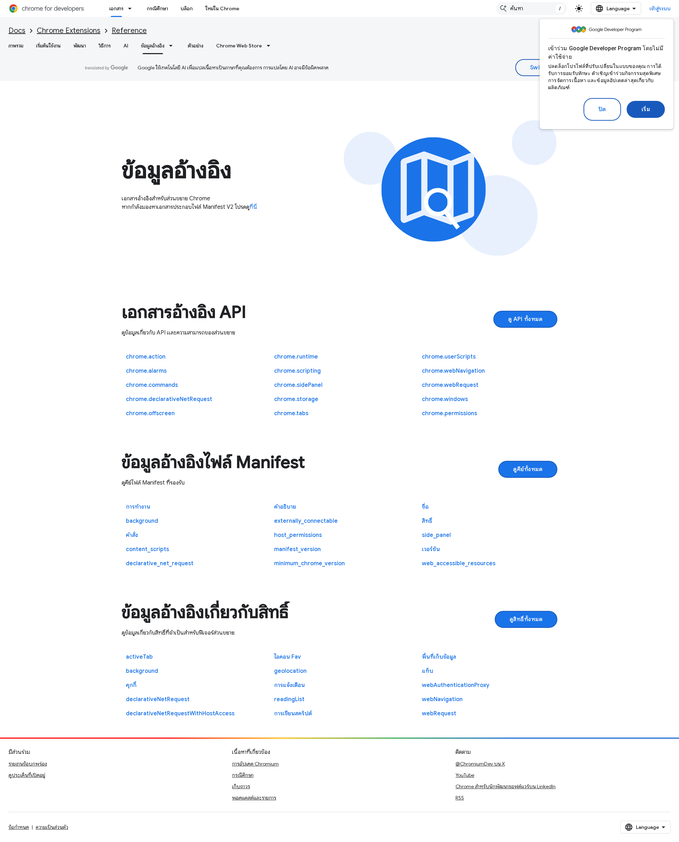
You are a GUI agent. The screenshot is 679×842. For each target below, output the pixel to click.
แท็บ (427, 671)
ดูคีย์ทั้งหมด (527, 469)
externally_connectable (306, 521)
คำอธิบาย (285, 506)
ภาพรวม (15, 45)
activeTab (139, 656)
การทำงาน (138, 506)
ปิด (602, 109)
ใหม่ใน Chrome (222, 8)
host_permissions (298, 535)
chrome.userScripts (449, 356)
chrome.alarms (146, 370)
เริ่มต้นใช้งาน (48, 45)
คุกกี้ (131, 685)
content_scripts (147, 549)
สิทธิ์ (427, 521)
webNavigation (442, 699)
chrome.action (146, 356)
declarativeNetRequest (158, 699)
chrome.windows (445, 399)
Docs (16, 30)
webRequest (439, 713)
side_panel (436, 535)
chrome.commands (152, 385)
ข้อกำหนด (18, 827)
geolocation (290, 671)
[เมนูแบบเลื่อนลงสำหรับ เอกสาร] (131, 8)
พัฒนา (80, 45)
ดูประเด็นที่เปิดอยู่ (26, 775)
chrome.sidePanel (298, 385)
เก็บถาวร (241, 786)
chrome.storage (296, 399)
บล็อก (187, 8)
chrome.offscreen (150, 413)
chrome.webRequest (450, 385)
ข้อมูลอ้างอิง (152, 45)
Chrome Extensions (68, 30)
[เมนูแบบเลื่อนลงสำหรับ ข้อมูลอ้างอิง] (172, 45)
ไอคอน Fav (287, 656)
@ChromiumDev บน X (480, 764)
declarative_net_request (159, 563)
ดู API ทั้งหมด (525, 319)
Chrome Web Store (239, 45)
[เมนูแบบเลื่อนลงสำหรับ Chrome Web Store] (270, 45)
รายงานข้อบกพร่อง (27, 764)
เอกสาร (116, 8)
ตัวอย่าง (195, 45)
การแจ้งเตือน (289, 685)
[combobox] (531, 8)
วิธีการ (105, 45)
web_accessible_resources (458, 563)
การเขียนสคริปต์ (293, 713)
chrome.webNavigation (453, 370)
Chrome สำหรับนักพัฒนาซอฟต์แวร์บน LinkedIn (505, 786)
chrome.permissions (449, 413)
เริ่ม (646, 109)
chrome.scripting (297, 370)
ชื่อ (425, 506)
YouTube (464, 775)
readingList (289, 699)
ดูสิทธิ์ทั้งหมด (526, 619)
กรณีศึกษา (157, 8)
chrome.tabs (291, 413)
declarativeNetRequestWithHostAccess (180, 713)
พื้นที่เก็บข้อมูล (439, 656)
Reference (129, 30)
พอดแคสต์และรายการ (254, 798)
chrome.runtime (296, 356)
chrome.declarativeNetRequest (169, 399)
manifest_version (297, 549)
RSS (459, 798)
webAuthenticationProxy (455, 685)
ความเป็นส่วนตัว (52, 827)
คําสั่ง (132, 535)
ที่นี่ (253, 207)
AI (125, 45)
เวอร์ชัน (431, 549)
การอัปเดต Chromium (255, 764)
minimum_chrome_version (309, 563)
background (142, 521)
